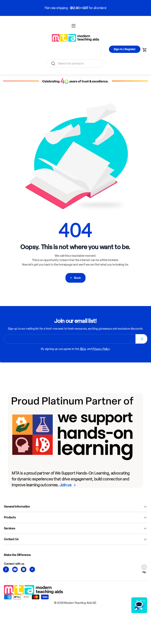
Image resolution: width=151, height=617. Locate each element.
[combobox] (75, 63)
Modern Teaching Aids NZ (80, 603)
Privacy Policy (101, 349)
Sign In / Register (125, 49)
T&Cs (82, 349)
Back (75, 277)
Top (144, 572)
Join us (66, 485)
